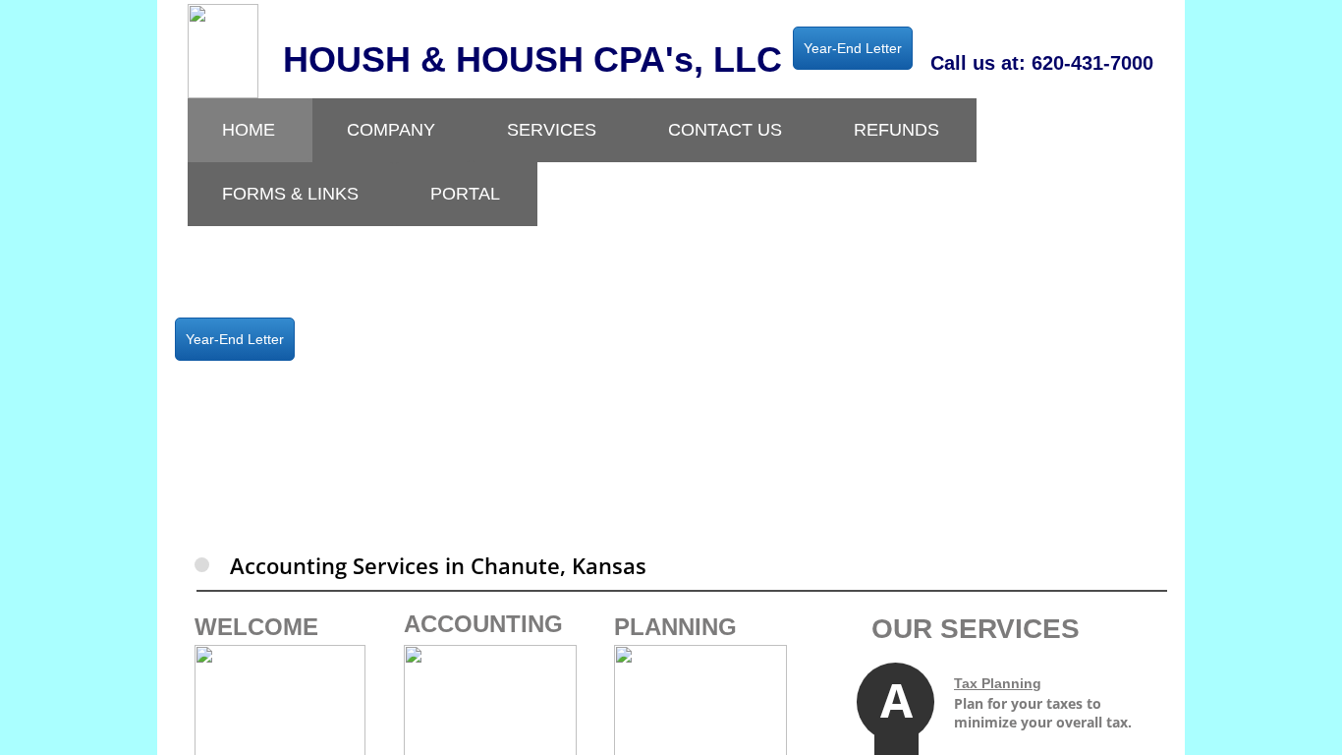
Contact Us (725, 130)
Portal (465, 193)
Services (551, 130)
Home (248, 130)
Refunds (896, 130)
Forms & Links (290, 193)
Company (391, 130)
